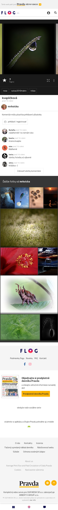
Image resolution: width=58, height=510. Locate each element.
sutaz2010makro (18, 90)
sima (11, 162)
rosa (5, 90)
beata (11, 138)
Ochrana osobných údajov (34, 451)
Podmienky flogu (17, 358)
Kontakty (28, 443)
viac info (33, 500)
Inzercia (39, 443)
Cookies (17, 469)
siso (10, 146)
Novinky (29, 358)
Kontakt (43, 358)
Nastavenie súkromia (34, 469)
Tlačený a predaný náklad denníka (18, 447)
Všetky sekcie (32, 4)
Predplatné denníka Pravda (35, 393)
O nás (17, 443)
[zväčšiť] (48, 80)
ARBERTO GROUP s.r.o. (29, 495)
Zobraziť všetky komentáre (29, 171)
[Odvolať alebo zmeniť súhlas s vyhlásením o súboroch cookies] (47, 483)
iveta (11, 154)
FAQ (36, 358)
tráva (33, 90)
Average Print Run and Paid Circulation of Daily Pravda (29, 465)
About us (29, 461)
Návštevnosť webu (45, 447)
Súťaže (16, 451)
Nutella (12, 130)
